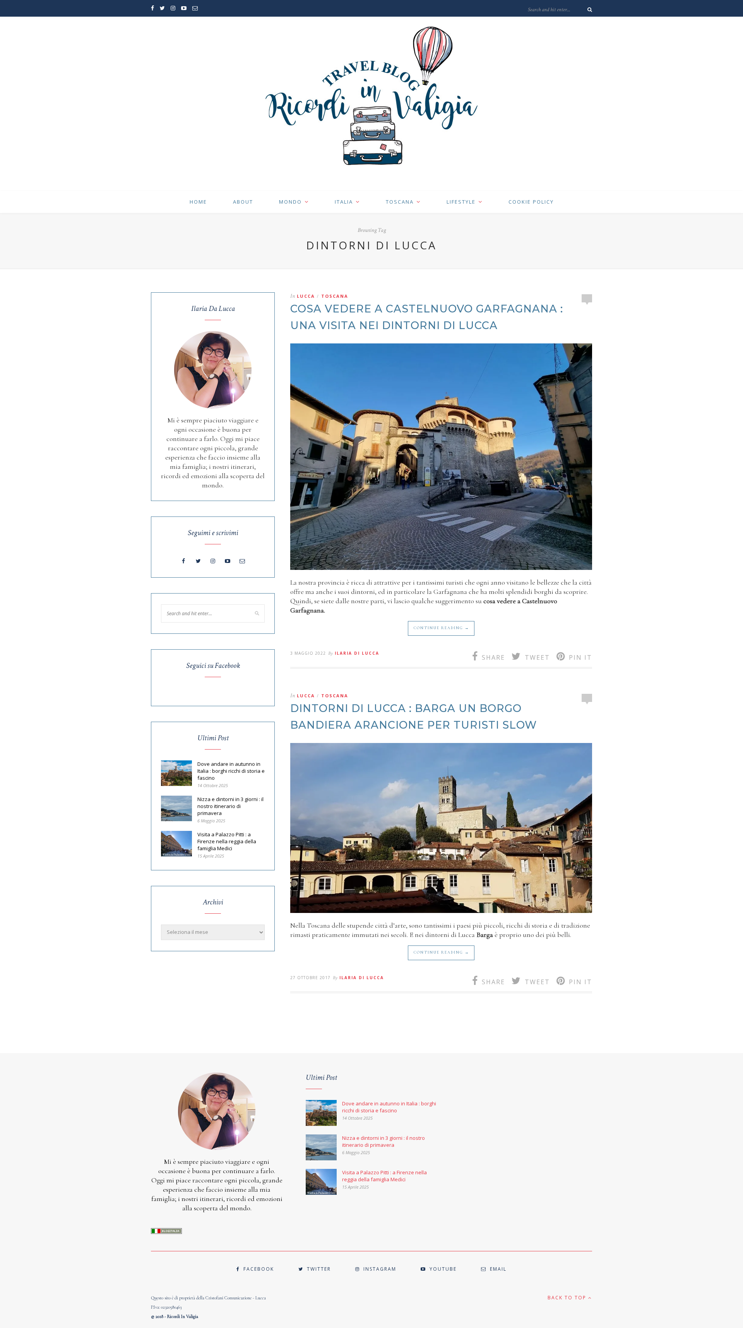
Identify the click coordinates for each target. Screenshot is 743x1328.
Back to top (568, 1297)
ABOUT (243, 201)
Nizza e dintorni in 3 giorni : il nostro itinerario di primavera (230, 806)
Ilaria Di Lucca (357, 653)
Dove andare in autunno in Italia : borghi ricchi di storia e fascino (231, 770)
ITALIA (344, 201)
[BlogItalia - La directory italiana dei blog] (166, 1231)
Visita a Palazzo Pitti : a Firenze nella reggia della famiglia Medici (226, 841)
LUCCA (306, 296)
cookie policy (531, 201)
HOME (198, 201)
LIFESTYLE (461, 201)
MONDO (290, 201)
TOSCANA (400, 201)
